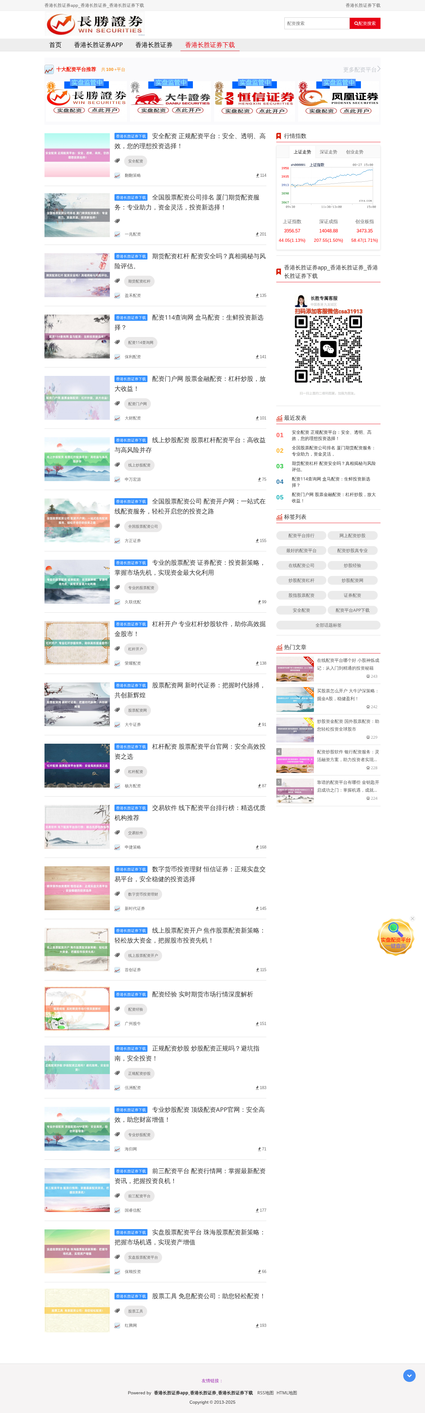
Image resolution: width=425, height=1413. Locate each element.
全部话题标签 (328, 625)
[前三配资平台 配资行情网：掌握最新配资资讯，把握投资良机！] (77, 1190)
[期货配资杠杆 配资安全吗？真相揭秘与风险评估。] (77, 275)
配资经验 (135, 1009)
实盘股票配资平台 (143, 1257)
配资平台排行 (301, 535)
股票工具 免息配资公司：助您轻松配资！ (191, 1296)
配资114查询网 (140, 342)
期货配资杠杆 (139, 281)
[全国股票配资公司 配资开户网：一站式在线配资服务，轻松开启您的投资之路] (77, 520)
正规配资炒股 (139, 1073)
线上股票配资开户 (143, 955)
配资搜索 (367, 23)
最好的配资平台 (301, 550)
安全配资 (135, 161)
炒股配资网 (352, 580)
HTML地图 (287, 1393)
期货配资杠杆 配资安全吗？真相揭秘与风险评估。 (334, 466)
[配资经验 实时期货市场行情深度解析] (77, 1008)
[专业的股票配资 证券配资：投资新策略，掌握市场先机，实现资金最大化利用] (77, 581)
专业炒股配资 (139, 1134)
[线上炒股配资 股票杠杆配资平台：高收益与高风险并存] (77, 459)
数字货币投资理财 (143, 894)
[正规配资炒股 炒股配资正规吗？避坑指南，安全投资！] (77, 1067)
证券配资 (352, 595)
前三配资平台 (139, 1196)
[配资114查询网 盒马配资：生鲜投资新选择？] (77, 336)
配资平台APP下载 (353, 610)
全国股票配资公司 (143, 526)
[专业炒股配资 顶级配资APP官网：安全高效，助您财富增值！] (77, 1128)
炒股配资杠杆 (301, 580)
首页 (55, 44)
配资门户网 (137, 403)
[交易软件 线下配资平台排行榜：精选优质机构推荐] (77, 827)
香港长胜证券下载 (210, 44)
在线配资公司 (301, 565)
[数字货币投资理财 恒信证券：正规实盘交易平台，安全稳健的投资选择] (77, 888)
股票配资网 (137, 710)
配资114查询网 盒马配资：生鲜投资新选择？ (331, 482)
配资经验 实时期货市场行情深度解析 (184, 994)
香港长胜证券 (154, 44)
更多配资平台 (360, 69)
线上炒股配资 (139, 465)
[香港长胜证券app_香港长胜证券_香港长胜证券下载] (94, 23)
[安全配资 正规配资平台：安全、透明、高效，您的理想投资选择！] (77, 155)
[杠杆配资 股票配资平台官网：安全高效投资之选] (77, 765)
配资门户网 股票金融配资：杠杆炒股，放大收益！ (334, 497)
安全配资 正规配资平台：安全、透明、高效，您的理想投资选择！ (331, 435)
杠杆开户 (135, 649)
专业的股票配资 (141, 587)
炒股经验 (352, 565)
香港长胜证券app (98, 44)
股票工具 (135, 1311)
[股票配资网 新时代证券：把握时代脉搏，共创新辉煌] (77, 704)
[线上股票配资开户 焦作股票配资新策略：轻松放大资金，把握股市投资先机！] (77, 949)
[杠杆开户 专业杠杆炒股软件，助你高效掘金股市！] (77, 643)
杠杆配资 (135, 771)
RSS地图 (265, 1393)
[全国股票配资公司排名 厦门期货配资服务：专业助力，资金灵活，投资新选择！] (77, 215)
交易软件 (135, 832)
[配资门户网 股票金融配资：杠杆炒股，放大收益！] (77, 397)
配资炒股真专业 (352, 550)
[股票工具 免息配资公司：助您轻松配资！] (77, 1310)
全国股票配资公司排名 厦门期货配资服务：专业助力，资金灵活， (334, 451)
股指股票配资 (301, 595)
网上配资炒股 (352, 535)
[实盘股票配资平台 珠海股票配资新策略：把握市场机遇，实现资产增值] (77, 1251)
